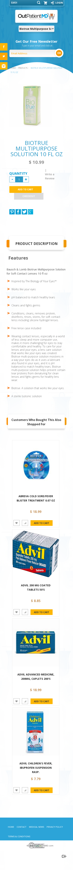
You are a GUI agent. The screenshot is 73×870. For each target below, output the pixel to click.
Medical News (36, 826)
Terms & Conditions (19, 836)
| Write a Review (49, 174)
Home (11, 826)
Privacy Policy (55, 826)
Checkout (28, 196)
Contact (21, 826)
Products (23, 68)
